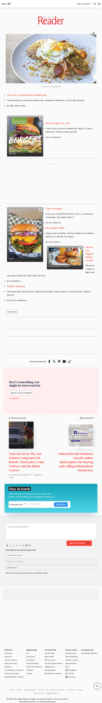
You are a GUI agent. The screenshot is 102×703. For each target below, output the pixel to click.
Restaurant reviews (53, 673)
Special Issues (11, 663)
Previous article (18, 418)
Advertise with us (57, 690)
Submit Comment (77, 543)
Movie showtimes (34, 667)
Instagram (72, 670)
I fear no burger (54, 208)
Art (27, 653)
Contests (30, 660)
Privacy (79, 690)
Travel (29, 673)
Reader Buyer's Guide (14, 677)
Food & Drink (50, 650)
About (19, 690)
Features (9, 650)
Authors (8, 656)
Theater (30, 670)
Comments (12, 312)
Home (12, 690)
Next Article (85, 418)
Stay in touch (71, 650)
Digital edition (52, 693)
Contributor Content (14, 670)
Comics (8, 667)
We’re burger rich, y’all (57, 123)
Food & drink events (54, 663)
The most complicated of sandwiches (27, 95)
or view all (14, 398)
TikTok (70, 673)
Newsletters (70, 653)
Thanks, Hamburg (16, 286)
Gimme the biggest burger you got (90, 254)
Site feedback (71, 656)
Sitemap (70, 690)
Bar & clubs (50, 653)
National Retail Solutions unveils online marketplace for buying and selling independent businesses (75, 462)
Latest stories (11, 660)
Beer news (49, 656)
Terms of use (39, 693)
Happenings (31, 650)
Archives (8, 653)
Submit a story (71, 660)
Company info (87, 650)
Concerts (30, 656)
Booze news (50, 660)
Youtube (71, 677)
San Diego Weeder (89, 653)
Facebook (71, 663)
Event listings (32, 663)
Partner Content (12, 673)
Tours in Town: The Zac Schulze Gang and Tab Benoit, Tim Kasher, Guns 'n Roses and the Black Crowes (26, 462)
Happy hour (50, 667)
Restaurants (50, 670)
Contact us (43, 690)
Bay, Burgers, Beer (55, 227)
